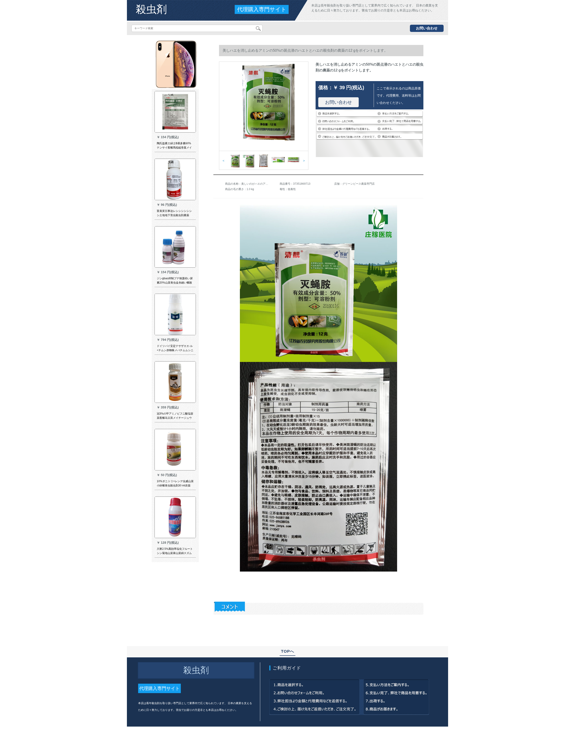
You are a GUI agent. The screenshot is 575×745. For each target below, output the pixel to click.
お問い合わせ (427, 28)
